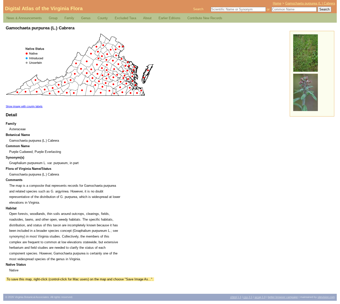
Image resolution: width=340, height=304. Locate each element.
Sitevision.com (326, 297)
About (147, 18)
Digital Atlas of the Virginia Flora (44, 8)
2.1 (247, 297)
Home (277, 3)
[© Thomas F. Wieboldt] (305, 70)
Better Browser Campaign (283, 297)
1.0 (260, 297)
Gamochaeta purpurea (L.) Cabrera (310, 3)
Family (69, 18)
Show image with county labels (24, 106)
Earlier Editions (169, 18)
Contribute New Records (204, 18)
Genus (86, 18)
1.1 (235, 297)
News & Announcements (24, 18)
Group (53, 18)
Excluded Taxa (125, 18)
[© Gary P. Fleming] (305, 110)
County (103, 18)
